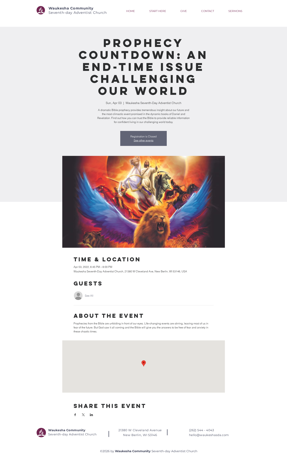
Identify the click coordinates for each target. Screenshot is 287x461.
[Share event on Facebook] (75, 414)
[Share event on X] (83, 414)
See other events (143, 140)
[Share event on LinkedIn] (91, 414)
